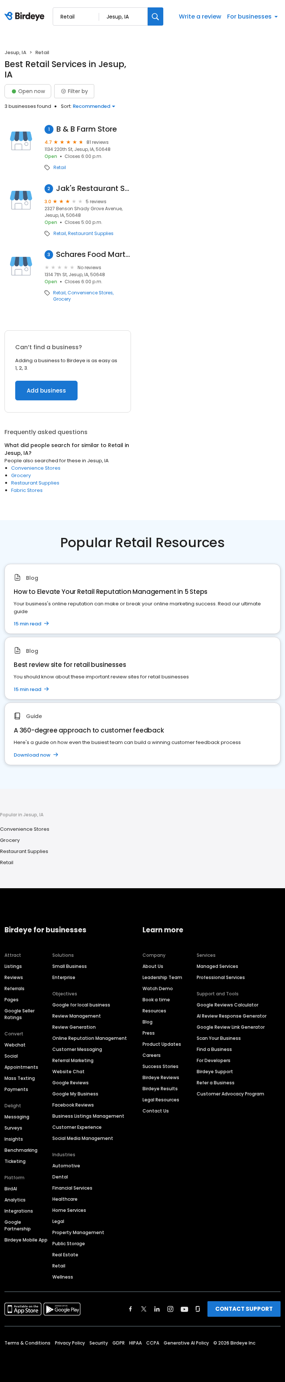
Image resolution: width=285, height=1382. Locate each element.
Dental (60, 1177)
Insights (13, 1139)
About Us (152, 966)
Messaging (16, 1117)
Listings (13, 966)
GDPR (118, 1343)
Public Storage (68, 1243)
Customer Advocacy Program (230, 1094)
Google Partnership (17, 1225)
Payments (16, 1089)
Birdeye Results (160, 1088)
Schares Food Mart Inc (93, 254)
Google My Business (75, 1094)
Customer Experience (77, 1127)
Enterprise (63, 977)
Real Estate (65, 1255)
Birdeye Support (215, 1071)
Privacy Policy (70, 1343)
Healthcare (65, 1199)
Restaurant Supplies (91, 234)
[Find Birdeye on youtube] (184, 1309)
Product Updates (161, 1044)
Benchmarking (20, 1150)
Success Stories (160, 1066)
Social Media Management (82, 1138)
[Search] (155, 16)
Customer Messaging (77, 1049)
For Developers (213, 1060)
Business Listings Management (88, 1116)
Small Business (69, 966)
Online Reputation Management (89, 1038)
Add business (46, 390)
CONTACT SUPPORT (244, 1309)
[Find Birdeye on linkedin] (157, 1309)
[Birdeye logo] (25, 16)
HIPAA (135, 1343)
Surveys (13, 1128)
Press (148, 1033)
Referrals (14, 988)
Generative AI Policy (186, 1343)
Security (98, 1343)
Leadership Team (162, 977)
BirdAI (10, 1189)
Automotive (66, 1166)
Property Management (78, 1232)
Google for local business (81, 1005)
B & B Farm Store (86, 129)
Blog (147, 1022)
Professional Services (221, 977)
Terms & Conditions (27, 1343)
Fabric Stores (27, 490)
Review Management (76, 1016)
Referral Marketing (73, 1060)
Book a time (156, 999)
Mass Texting (19, 1078)
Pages (11, 999)
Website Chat (68, 1071)
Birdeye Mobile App (26, 1240)
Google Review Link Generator (231, 1027)
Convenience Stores (90, 293)
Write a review (200, 16)
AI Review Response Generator (231, 1016)
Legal (58, 1221)
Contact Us (155, 1111)
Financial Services (72, 1188)
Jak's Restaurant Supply (93, 188)
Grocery (62, 299)
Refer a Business (216, 1083)
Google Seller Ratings (19, 1014)
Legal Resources (160, 1100)
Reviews (13, 977)
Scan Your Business (219, 1038)
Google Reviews (70, 1083)
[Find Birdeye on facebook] (131, 1309)
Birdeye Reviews (160, 1077)
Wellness (62, 1277)
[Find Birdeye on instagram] (170, 1309)
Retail (59, 168)
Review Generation (74, 1027)
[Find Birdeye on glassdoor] (198, 1309)
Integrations (18, 1211)
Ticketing (15, 1161)
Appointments (21, 1067)
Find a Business (214, 1049)
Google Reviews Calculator (227, 1005)
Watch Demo (157, 988)
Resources (154, 1011)
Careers (151, 1055)
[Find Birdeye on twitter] (144, 1309)
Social (11, 1056)
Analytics (15, 1200)
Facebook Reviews (73, 1105)
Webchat (15, 1045)
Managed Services (217, 966)
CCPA (152, 1343)
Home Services (69, 1210)
